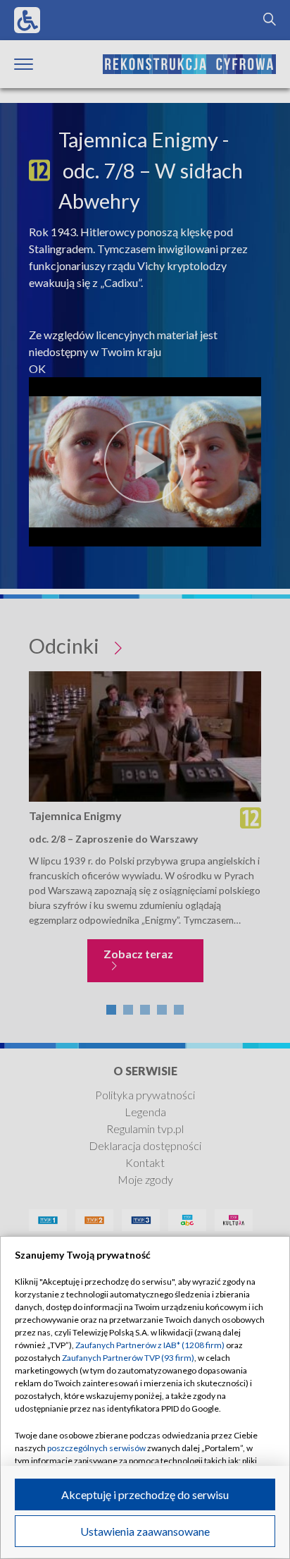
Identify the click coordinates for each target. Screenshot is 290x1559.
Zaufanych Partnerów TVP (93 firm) (128, 1357)
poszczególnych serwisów (96, 1448)
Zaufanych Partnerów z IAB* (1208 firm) (150, 1345)
